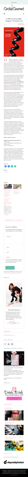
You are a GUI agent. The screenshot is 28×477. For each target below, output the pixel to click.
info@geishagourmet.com (9, 335)
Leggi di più (15, 475)
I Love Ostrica (8, 404)
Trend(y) (21, 24)
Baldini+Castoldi (7, 84)
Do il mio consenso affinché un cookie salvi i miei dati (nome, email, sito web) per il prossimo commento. (13, 261)
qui (20, 61)
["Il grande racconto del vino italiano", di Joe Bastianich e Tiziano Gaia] (8, 186)
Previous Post (10, 220)
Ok (11, 475)
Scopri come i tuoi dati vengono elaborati (12, 273)
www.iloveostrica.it (8, 453)
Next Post (19, 220)
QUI (13, 378)
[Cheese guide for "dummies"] (17, 186)
